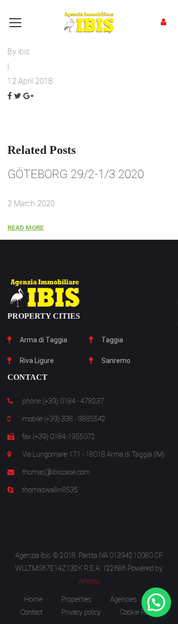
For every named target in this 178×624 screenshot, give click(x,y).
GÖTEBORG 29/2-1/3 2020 (75, 174)
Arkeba (89, 581)
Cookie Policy (139, 612)
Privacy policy (81, 612)
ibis (24, 51)
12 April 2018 (30, 81)
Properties (76, 599)
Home (33, 599)
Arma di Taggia (43, 340)
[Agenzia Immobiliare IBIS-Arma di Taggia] (89, 22)
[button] (156, 602)
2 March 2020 (31, 203)
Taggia (112, 340)
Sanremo (116, 361)
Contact (31, 612)
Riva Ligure (37, 361)
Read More (25, 227)
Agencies (123, 599)
